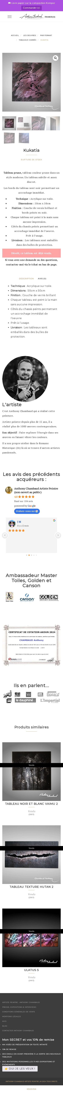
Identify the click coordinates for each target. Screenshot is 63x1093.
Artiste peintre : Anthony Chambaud (21, 1002)
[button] (55, 58)
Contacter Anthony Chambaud (18, 1031)
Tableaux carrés (27, 40)
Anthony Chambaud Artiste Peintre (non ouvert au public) (36, 490)
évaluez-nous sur (25, 511)
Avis (4, 1021)
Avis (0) (42, 278)
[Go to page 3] (33, 555)
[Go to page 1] (29, 555)
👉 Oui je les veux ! (20, 1068)
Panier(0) (50, 17)
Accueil (15, 35)
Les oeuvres (29, 35)
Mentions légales (11, 1016)
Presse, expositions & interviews (19, 1007)
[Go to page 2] (31, 555)
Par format (46, 35)
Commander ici (31, 7)
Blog (4, 1026)
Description (26, 278)
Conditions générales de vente (18, 1012)
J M (19, 521)
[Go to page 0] (26, 555)
